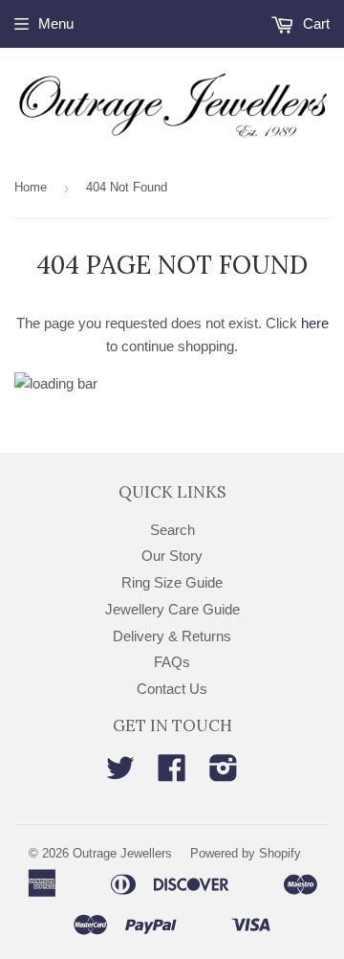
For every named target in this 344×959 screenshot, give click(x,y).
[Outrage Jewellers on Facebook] (172, 774)
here (315, 323)
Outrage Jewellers (122, 853)
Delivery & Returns (172, 636)
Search (172, 530)
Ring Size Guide (172, 582)
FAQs (172, 662)
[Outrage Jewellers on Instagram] (223, 774)
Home (30, 187)
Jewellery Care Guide (172, 609)
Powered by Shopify (245, 853)
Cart (314, 23)
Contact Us (172, 688)
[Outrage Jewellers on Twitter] (120, 774)
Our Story (172, 555)
